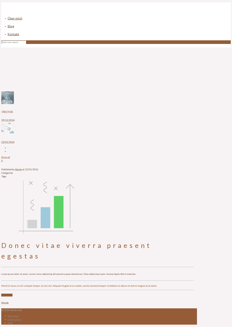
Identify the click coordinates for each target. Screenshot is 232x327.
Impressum (13, 316)
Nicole (18, 169)
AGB (10, 322)
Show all (5, 157)
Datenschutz (14, 319)
